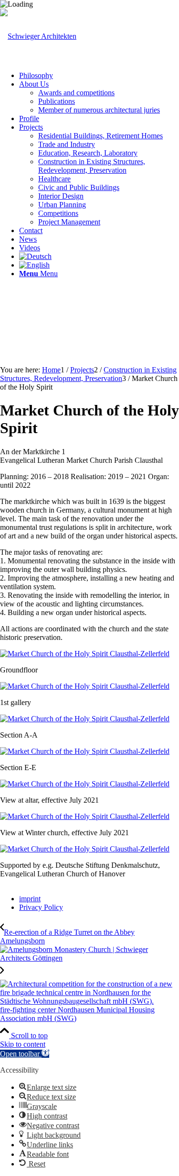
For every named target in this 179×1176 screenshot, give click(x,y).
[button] (24, 1054)
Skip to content (22, 1044)
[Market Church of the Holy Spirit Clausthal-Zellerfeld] (84, 654)
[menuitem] (99, 75)
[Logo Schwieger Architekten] (38, 36)
